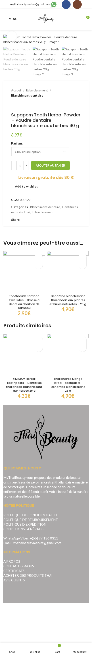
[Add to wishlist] (39, 257)
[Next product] (24, 105)
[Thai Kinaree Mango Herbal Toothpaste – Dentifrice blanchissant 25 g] (68, 354)
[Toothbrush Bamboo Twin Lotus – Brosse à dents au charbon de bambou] (24, 272)
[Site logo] (46, 19)
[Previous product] (14, 105)
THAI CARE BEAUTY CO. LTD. (59, 636)
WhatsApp (11, 538)
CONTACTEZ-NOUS (18, 566)
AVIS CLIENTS (14, 580)
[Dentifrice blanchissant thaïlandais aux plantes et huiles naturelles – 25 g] (68, 272)
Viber (24, 538)
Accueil (16, 90)
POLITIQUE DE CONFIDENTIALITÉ (30, 515)
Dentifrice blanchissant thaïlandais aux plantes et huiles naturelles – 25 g (68, 300)
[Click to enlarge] (12, 36)
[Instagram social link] (77, 4)
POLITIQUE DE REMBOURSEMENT (30, 520)
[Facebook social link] (66, 4)
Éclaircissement (37, 90)
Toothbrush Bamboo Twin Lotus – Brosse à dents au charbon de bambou (24, 302)
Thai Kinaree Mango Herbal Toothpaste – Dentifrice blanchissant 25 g (68, 385)
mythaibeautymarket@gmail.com (30, 4)
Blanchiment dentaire (27, 95)
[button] (39, 265)
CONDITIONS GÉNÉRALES (23, 529)
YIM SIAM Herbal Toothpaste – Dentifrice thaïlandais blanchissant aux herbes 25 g (24, 385)
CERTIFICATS (14, 571)
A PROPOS (11, 561)
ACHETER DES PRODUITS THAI (27, 575)
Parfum (16, 143)
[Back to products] (19, 105)
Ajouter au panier (50, 165)
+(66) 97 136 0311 (44, 538)
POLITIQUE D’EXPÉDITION (24, 524)
